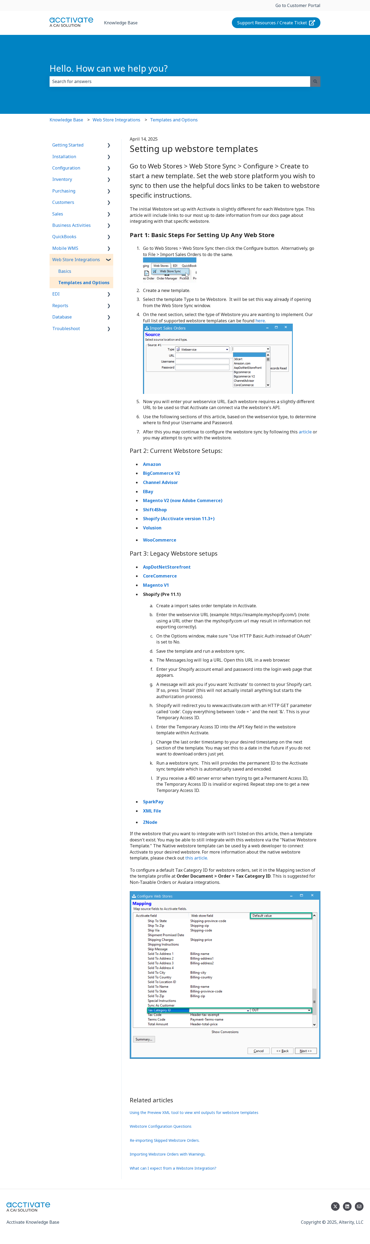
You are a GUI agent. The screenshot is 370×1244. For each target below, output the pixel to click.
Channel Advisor (160, 482)
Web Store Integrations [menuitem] (76, 260)
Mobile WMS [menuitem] (65, 248)
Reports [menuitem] (60, 305)
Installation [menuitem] (64, 157)
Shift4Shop (155, 510)
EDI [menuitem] (56, 294)
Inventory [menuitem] (62, 179)
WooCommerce (159, 540)
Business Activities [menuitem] (71, 225)
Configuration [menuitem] (66, 168)
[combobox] (180, 81)
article (305, 432)
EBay (148, 492)
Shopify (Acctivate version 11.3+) (179, 519)
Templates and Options (174, 120)
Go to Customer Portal (297, 5)
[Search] (315, 81)
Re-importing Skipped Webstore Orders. (165, 1140)
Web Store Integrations (116, 120)
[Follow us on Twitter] (335, 1206)
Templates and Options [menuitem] (83, 283)
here (260, 321)
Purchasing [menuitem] (63, 191)
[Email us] (359, 1206)
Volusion (152, 528)
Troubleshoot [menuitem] (66, 328)
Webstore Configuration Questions (161, 1126)
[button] (109, 145)
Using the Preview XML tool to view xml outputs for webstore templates (194, 1112)
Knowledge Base (121, 23)
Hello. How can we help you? (109, 68)
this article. (196, 858)
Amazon (152, 464)
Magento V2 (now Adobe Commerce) (182, 500)
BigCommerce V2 (161, 473)
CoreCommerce (160, 576)
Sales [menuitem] (57, 214)
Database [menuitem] (62, 317)
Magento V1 (156, 585)
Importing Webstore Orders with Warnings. (168, 1154)
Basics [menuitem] (64, 271)
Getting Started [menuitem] (67, 145)
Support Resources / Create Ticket (272, 23)
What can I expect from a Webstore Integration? (173, 1168)
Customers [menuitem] (63, 202)
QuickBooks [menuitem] (64, 237)
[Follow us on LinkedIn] (347, 1206)
